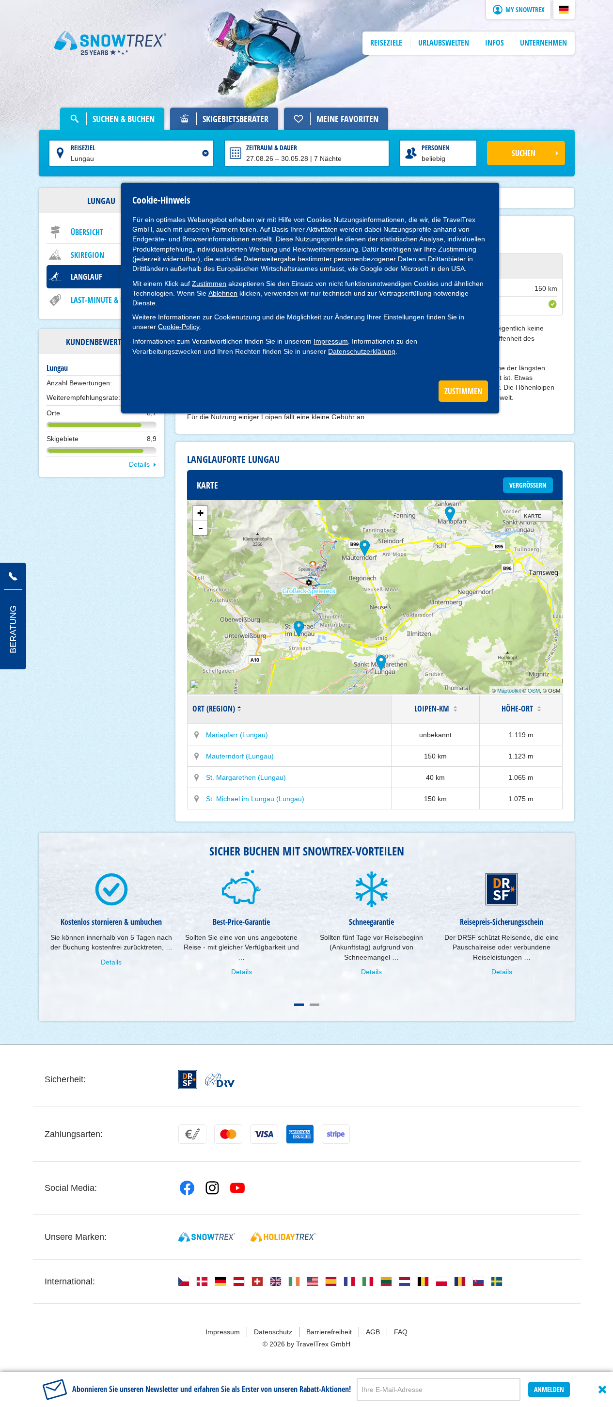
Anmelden (549, 1389)
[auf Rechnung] (192, 1134)
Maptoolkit (509, 690)
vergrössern (528, 485)
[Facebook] (187, 1188)
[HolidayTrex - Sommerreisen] (283, 1237)
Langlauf (86, 276)
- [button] (200, 528)
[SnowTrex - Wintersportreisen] (206, 1237)
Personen (436, 147)
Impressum (331, 341)
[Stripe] (336, 1134)
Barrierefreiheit (329, 1332)
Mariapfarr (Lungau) (237, 735)
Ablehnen (222, 293)
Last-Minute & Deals (105, 300)
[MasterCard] (228, 1134)
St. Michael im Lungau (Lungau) (255, 799)
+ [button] (200, 513)
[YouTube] (237, 1188)
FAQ (401, 1332)
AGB (373, 1332)
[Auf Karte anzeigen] (196, 734)
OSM (534, 690)
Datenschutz (273, 1332)
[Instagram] (212, 1188)
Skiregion (87, 255)
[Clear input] (205, 153)
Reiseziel (83, 147)
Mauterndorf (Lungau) (240, 756)
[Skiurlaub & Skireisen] (110, 43)
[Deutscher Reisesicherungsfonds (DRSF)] (187, 1079)
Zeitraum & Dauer (271, 147)
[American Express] (300, 1134)
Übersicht (87, 232)
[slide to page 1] (299, 1005)
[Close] (602, 1389)
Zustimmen (209, 283)
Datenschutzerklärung (361, 351)
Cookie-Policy (179, 327)
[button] (564, 9)
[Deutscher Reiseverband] (220, 1080)
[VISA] (264, 1134)
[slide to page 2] (314, 1005)
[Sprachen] (183, 1281)
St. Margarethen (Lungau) (246, 777)
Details (139, 464)
